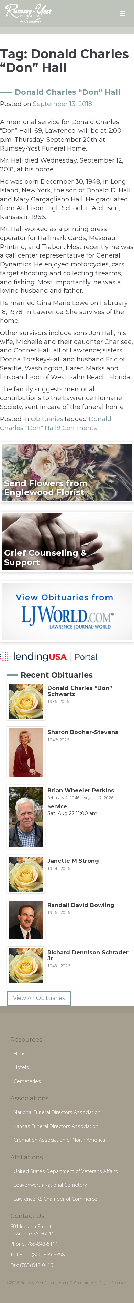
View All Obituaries (39, 998)
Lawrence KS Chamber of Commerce (55, 1199)
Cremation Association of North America (59, 1140)
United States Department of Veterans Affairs (66, 1171)
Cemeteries (27, 1081)
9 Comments (77, 428)
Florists (22, 1053)
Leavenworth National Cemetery (50, 1185)
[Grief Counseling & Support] (67, 541)
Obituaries (47, 419)
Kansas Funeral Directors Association (56, 1126)
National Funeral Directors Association (57, 1112)
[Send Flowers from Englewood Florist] (67, 472)
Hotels (21, 1067)
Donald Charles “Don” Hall (67, 91)
